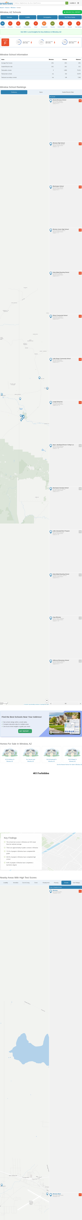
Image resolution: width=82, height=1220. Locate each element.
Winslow (13, 7)
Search (2, 7)
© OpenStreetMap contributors (33, 704)
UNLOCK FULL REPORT (73, 12)
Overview (9, 17)
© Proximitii (26, 704)
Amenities (15, 882)
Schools (66, 882)
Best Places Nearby (70, 17)
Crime (36, 882)
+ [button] (46, 701)
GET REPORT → (25, 731)
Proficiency (14, 92)
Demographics (47, 17)
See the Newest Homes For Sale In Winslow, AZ (69, 764)
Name (41, 92)
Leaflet (47, 704)
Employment (46, 882)
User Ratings (76, 882)
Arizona (7, 7)
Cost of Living (25, 882)
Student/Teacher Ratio (68, 92)
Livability (72, 3)
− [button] (46, 703)
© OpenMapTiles (43, 704)
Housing (56, 882)
